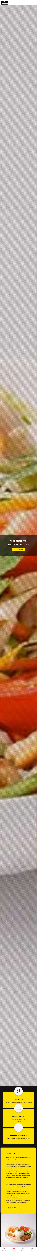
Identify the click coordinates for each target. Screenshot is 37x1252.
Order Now (18, 549)
